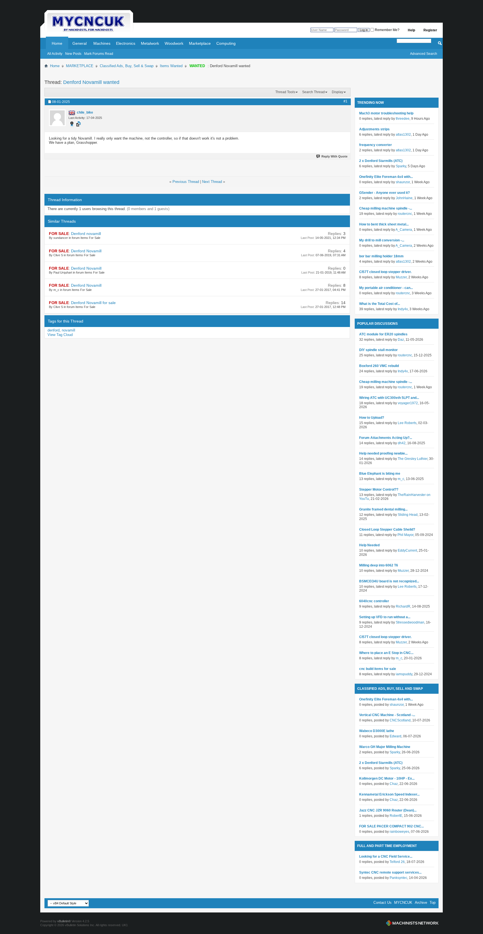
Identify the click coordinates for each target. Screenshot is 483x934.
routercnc (405, 214)
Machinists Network (412, 923)
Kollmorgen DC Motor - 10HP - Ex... (387, 778)
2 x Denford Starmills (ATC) (380, 161)
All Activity (54, 54)
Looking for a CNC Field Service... (385, 856)
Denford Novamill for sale (93, 302)
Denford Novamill (86, 251)
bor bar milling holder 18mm (381, 256)
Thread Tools (285, 92)
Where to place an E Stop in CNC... (386, 653)
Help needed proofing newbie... (383, 453)
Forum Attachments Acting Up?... (385, 438)
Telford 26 (397, 862)
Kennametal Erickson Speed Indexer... (389, 794)
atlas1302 (403, 135)
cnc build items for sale (377, 669)
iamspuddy (404, 674)
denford (54, 330)
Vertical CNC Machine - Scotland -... (387, 715)
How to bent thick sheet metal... (384, 224)
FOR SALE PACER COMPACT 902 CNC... (391, 826)
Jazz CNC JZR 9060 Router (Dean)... (387, 810)
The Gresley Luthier (412, 459)
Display (337, 92)
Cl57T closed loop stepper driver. (385, 272)
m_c (401, 479)
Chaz (394, 784)
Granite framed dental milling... (383, 509)
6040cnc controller (374, 601)
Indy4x (403, 309)
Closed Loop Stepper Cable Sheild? (387, 529)
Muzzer (401, 277)
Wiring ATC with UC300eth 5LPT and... (389, 398)
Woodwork (174, 43)
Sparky (401, 166)
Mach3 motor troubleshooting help (386, 113)
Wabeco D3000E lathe (376, 731)
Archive (421, 902)
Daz (401, 340)
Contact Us (382, 902)
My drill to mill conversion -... (381, 240)
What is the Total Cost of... (379, 304)
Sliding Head (408, 515)
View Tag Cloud (60, 335)
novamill (68, 330)
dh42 (402, 443)
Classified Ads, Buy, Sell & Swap (126, 66)
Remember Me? (386, 30)
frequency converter (375, 145)
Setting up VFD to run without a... (384, 617)
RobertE (396, 816)
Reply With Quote (334, 156)
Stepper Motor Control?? (378, 489)
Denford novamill (86, 233)
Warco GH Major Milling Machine (384, 747)
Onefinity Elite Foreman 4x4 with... (386, 177)
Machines (101, 43)
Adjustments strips (374, 129)
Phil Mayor (405, 535)
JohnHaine (404, 198)
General (79, 43)
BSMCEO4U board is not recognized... (389, 581)
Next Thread (212, 182)
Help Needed (369, 545)
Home (57, 43)
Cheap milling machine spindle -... (385, 208)
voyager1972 (408, 403)
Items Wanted (171, 66)
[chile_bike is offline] (57, 117)
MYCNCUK (403, 902)
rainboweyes (399, 832)
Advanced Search (423, 54)
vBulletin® (64, 921)
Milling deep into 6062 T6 (378, 565)
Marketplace (200, 43)
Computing (226, 43)
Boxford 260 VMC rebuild (379, 366)
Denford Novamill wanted (91, 82)
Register (430, 30)
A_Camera (404, 230)
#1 (345, 101)
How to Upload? (371, 418)
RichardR (403, 606)
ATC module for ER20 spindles (383, 334)
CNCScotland (400, 720)
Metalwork (150, 43)
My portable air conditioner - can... (386, 288)
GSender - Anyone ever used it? (384, 193)
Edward (395, 736)
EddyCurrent (407, 550)
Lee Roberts (407, 423)
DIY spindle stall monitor (378, 350)
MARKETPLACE (79, 66)
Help (411, 30)
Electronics (125, 43)
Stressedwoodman (410, 622)
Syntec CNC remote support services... (390, 872)
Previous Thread (185, 182)
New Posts (73, 54)
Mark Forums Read (98, 54)
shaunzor (403, 182)
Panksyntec (398, 878)
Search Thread (313, 92)
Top (432, 902)
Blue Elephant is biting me (379, 474)
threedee (402, 119)
